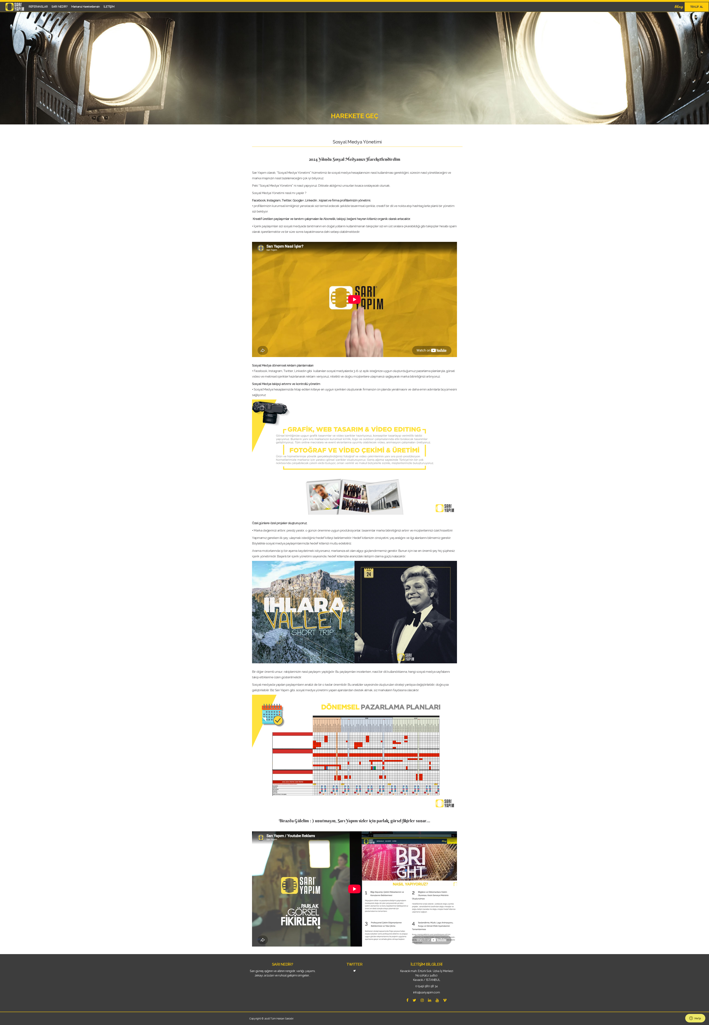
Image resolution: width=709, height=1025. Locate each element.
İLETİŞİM (109, 6)
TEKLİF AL (696, 6)
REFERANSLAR (38, 6)
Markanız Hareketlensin (85, 6)
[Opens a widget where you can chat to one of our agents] (695, 1018)
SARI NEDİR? (60, 6)
